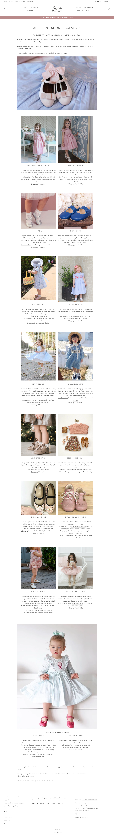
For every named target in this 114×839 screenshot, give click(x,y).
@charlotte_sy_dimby (81, 805)
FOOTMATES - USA (38, 305)
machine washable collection (81, 398)
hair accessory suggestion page (57, 767)
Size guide (6, 800)
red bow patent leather (41, 245)
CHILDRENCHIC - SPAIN (75, 384)
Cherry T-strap (40, 318)
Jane (46, 179)
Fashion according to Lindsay (83, 767)
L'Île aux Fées (89, 808)
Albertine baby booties (78, 526)
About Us (11, 1)
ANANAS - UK (38, 231)
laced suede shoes (77, 603)
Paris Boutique (30, 11)
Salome (41, 606)
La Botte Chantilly (86, 472)
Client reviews (7, 812)
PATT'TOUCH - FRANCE (38, 592)
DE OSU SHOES (38, 736)
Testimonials (34, 8)
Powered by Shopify (57, 832)
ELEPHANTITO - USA (38, 384)
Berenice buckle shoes (67, 531)
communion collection (81, 745)
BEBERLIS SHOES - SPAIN (75, 458)
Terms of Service (8, 818)
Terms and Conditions (9, 815)
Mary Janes (79, 316)
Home (5, 1)
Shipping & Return (20, 1)
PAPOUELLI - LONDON (75, 166)
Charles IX (52, 606)
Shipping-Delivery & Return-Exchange (14, 803)
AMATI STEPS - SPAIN (38, 458)
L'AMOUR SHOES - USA (75, 305)
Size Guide (30, 1)
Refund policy (7, 821)
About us (77, 8)
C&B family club (83, 11)
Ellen (36, 177)
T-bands (75, 400)
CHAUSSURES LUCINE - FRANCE (75, 517)
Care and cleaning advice (11, 806)
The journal (88, 8)
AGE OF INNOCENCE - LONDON (38, 166)
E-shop (24, 8)
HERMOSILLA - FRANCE (38, 517)
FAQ (5, 824)
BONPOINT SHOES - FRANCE (75, 592)
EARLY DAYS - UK (75, 231)
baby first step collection (42, 400)
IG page (67, 472)
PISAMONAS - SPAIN (76, 736)
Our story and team (9, 809)
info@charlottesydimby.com (25, 776)
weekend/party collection (81, 177)
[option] (57, 18)
